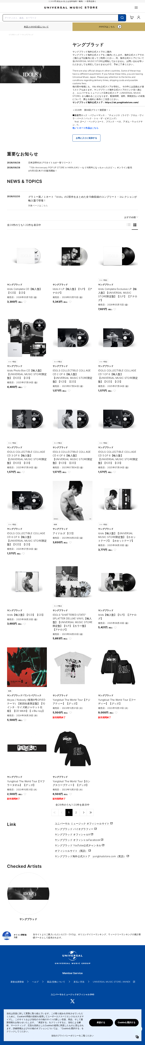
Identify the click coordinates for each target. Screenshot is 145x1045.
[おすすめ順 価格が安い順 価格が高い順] (130, 217)
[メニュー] (136, 7)
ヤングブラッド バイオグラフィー (74, 828)
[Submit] (122, 18)
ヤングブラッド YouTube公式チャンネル (78, 845)
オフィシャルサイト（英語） (71, 850)
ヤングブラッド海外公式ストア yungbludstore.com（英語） (91, 856)
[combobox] (64, 17)
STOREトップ (14, 35)
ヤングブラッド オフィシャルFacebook (78, 839)
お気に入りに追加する (86, 138)
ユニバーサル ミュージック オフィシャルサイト (82, 823)
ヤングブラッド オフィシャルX (73, 834)
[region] (36, 27)
